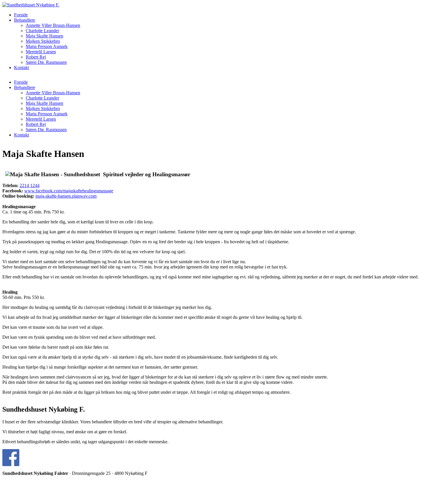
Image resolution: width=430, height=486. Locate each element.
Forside (21, 14)
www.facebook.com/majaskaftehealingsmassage (68, 190)
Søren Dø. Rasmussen (46, 62)
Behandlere (24, 20)
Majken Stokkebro (43, 41)
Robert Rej (36, 56)
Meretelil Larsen (41, 51)
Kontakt (21, 67)
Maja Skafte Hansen (44, 35)
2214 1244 (29, 185)
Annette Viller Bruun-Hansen (53, 25)
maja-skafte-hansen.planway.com (66, 196)
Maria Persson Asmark (47, 46)
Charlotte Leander (42, 30)
